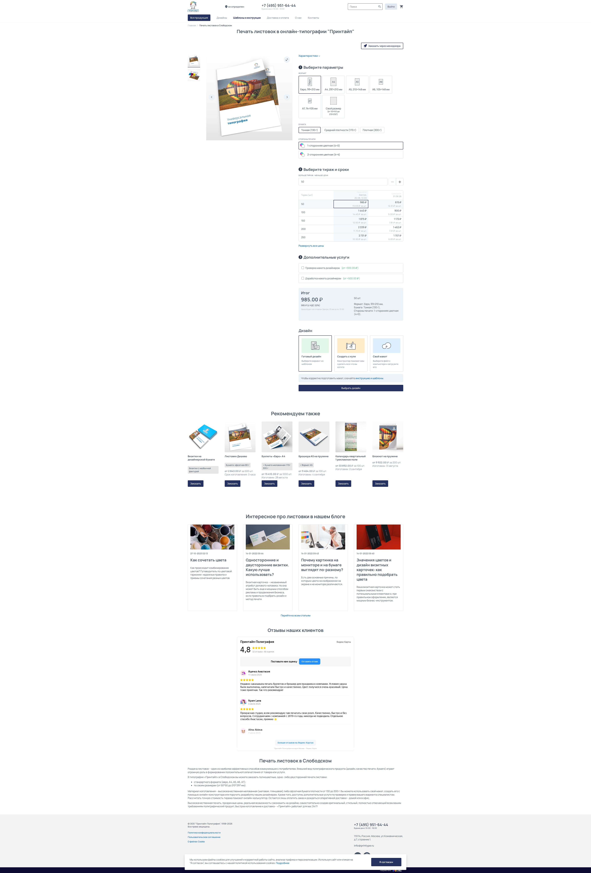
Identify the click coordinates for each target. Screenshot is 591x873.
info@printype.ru (364, 845)
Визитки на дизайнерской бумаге (201, 458)
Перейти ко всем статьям (295, 615)
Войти (391, 6)
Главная (192, 25)
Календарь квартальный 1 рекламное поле (351, 458)
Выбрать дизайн (350, 388)
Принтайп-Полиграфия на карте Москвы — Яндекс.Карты (295, 748)
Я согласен (386, 862)
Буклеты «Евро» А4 (273, 456)
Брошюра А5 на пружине (314, 456)
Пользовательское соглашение (204, 837)
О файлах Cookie (196, 841)
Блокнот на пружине (385, 456)
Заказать (195, 483)
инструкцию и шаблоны (369, 378)
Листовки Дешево (236, 456)
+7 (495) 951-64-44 (279, 5)
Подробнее (282, 863)
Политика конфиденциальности (204, 832)
